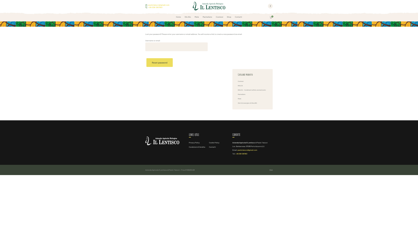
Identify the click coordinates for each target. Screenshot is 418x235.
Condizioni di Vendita (197, 147)
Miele (239, 99)
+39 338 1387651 (155, 7)
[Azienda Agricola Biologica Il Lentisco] (209, 6)
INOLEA (240, 85)
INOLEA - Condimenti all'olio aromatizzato (252, 90)
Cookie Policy (214, 143)
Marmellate (241, 94)
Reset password (159, 62)
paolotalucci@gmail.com (158, 5)
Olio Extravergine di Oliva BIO (247, 103)
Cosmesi (241, 81)
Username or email (152, 40)
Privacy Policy (194, 143)
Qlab (271, 170)
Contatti (212, 147)
